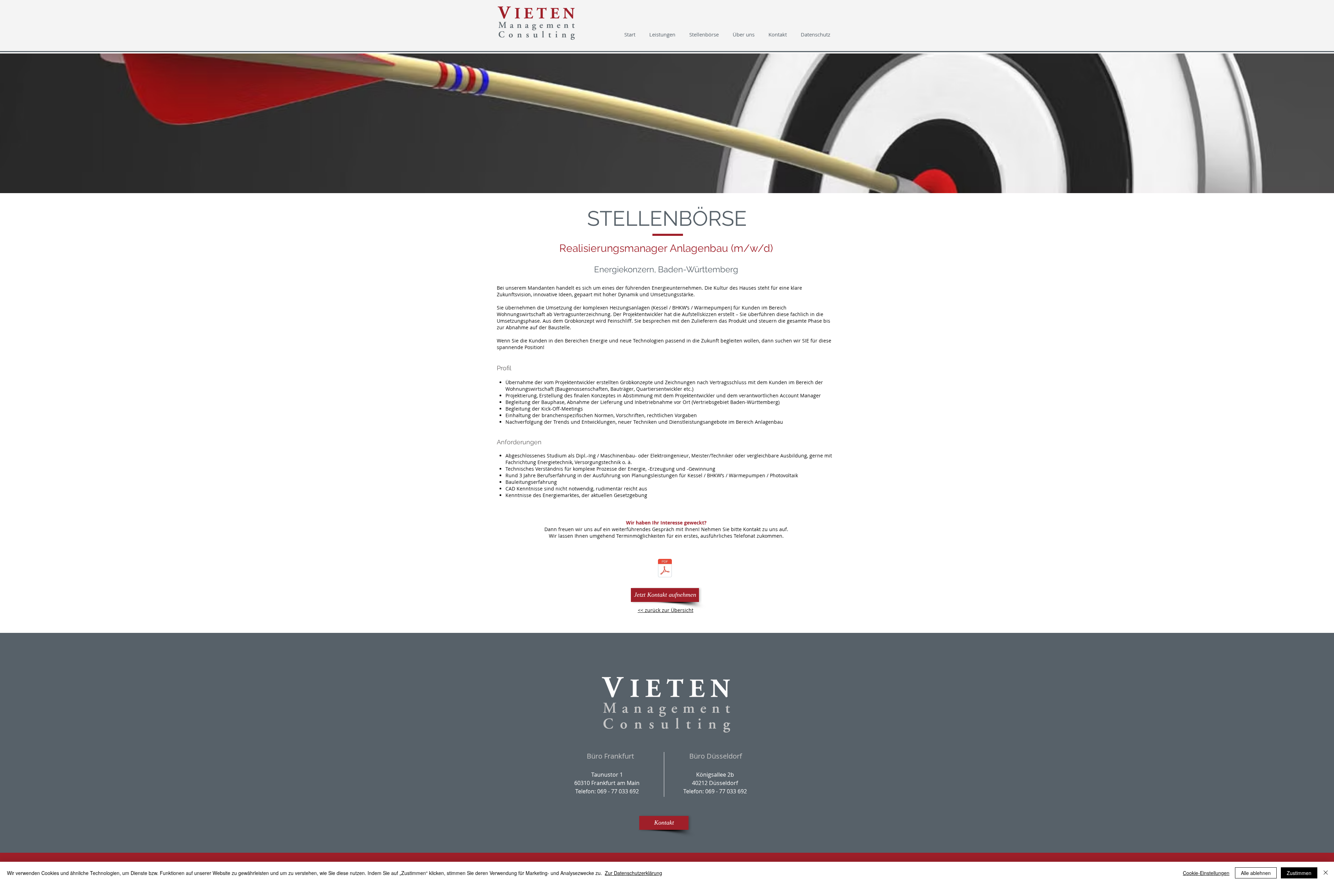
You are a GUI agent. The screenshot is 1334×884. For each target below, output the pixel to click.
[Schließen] (1325, 872)
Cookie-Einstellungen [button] (1206, 872)
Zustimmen (1299, 872)
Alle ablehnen (1256, 872)
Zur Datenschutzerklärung (633, 872)
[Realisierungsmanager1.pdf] (665, 569)
